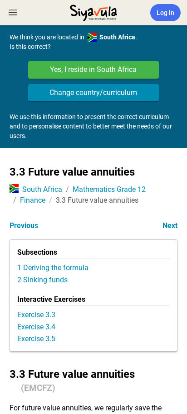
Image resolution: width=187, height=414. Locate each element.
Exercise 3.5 (36, 338)
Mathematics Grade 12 (109, 189)
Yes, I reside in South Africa (93, 69)
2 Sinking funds (42, 280)
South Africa (42, 189)
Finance (32, 200)
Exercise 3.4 (36, 327)
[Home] (93, 11)
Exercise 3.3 (36, 314)
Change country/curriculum (93, 92)
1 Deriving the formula (53, 267)
